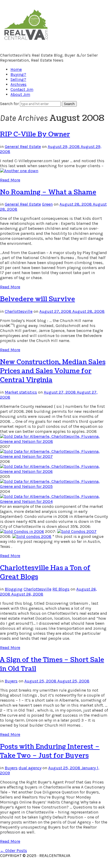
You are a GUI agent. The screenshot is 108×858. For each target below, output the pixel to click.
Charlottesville (19, 311)
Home (16, 69)
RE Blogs (60, 589)
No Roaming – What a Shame (48, 192)
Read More (10, 179)
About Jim (20, 94)
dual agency (30, 767)
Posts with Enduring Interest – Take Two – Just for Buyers (50, 751)
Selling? (18, 79)
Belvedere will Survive (37, 299)
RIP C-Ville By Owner (35, 134)
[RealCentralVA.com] (26, 41)
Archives (18, 84)
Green (47, 204)
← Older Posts (13, 850)
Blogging (14, 589)
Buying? (18, 74)
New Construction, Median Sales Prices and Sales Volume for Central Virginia (52, 371)
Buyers (11, 680)
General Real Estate (23, 146)
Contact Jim (21, 89)
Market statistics (21, 392)
